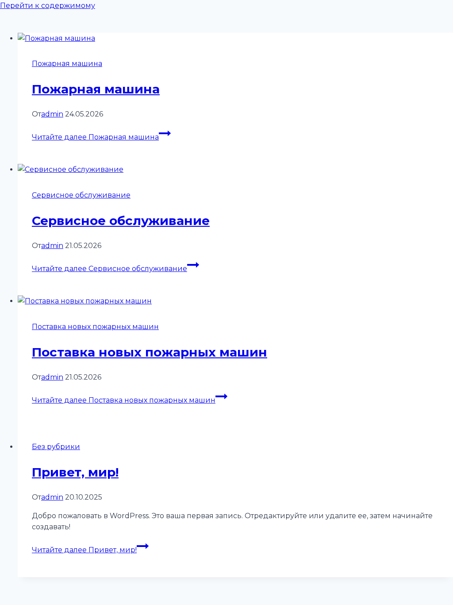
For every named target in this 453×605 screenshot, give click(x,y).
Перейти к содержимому (47, 5)
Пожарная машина (67, 63)
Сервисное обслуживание (81, 195)
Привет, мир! (75, 472)
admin (52, 114)
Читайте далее (95, 137)
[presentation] (235, 38)
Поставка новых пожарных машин (95, 326)
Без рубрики (56, 446)
